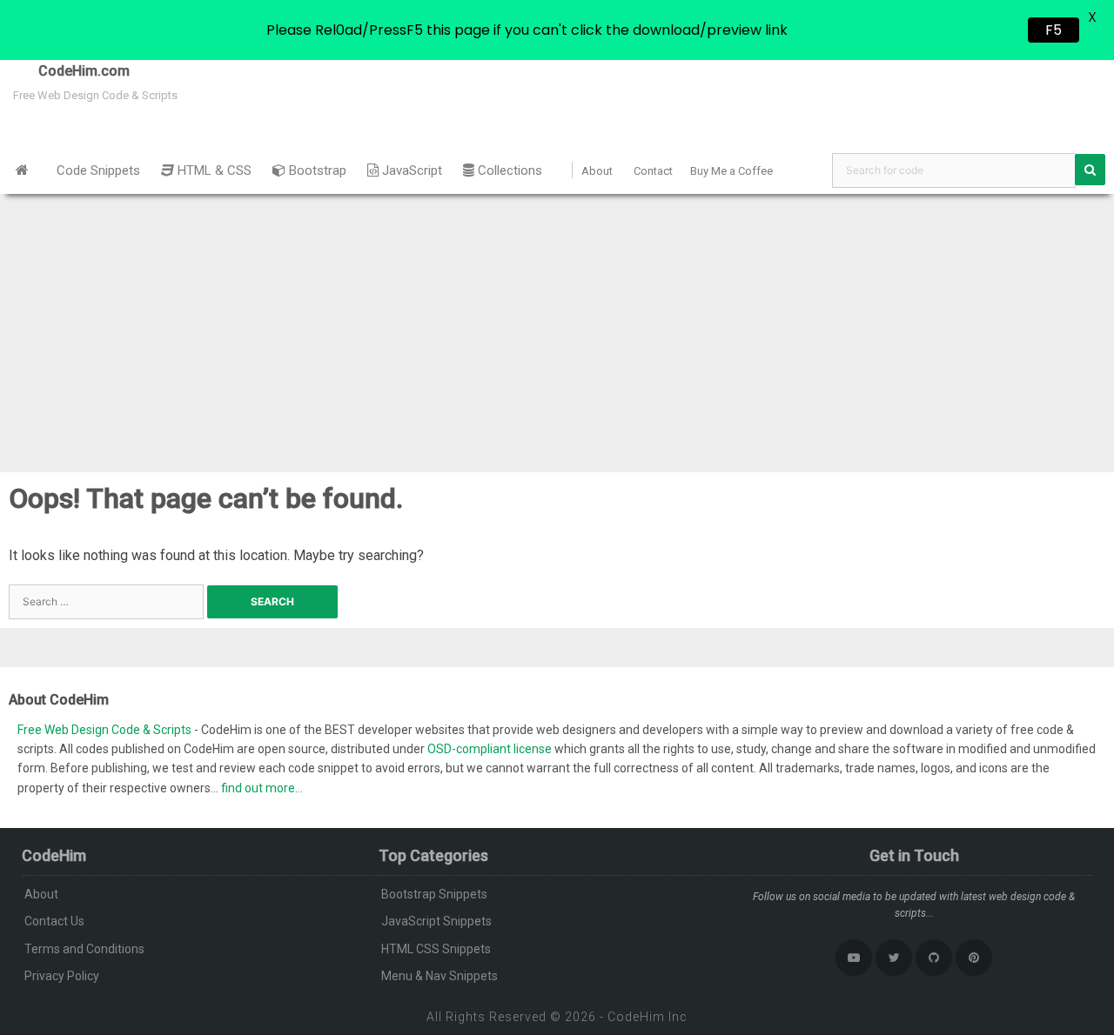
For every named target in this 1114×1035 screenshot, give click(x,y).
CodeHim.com (65, 71)
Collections (508, 170)
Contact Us (54, 921)
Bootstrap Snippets (434, 894)
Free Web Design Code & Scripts (105, 730)
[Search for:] (108, 600)
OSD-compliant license (489, 749)
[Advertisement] (557, 324)
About (597, 170)
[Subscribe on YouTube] (854, 957)
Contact (653, 170)
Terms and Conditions (84, 949)
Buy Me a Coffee (731, 170)
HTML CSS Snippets (436, 949)
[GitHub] (934, 957)
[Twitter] (894, 957)
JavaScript (410, 170)
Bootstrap (315, 170)
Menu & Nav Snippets (439, 976)
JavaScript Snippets (436, 921)
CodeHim (636, 1017)
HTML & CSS (213, 170)
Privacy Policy (61, 976)
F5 (1053, 30)
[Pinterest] (974, 957)
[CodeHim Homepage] (22, 170)
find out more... (262, 788)
